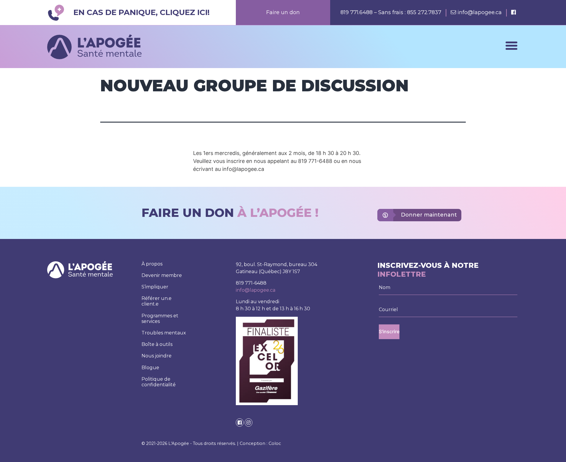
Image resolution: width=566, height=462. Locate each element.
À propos (152, 264)
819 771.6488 (357, 12)
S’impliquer (155, 287)
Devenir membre (162, 275)
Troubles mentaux (164, 333)
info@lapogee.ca (480, 12)
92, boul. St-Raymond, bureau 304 (276, 264)
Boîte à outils (157, 344)
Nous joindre (157, 356)
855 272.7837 (424, 12)
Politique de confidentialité (159, 381)
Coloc (275, 443)
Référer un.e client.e (157, 301)
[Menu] (511, 45)
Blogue (150, 367)
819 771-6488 (251, 283)
